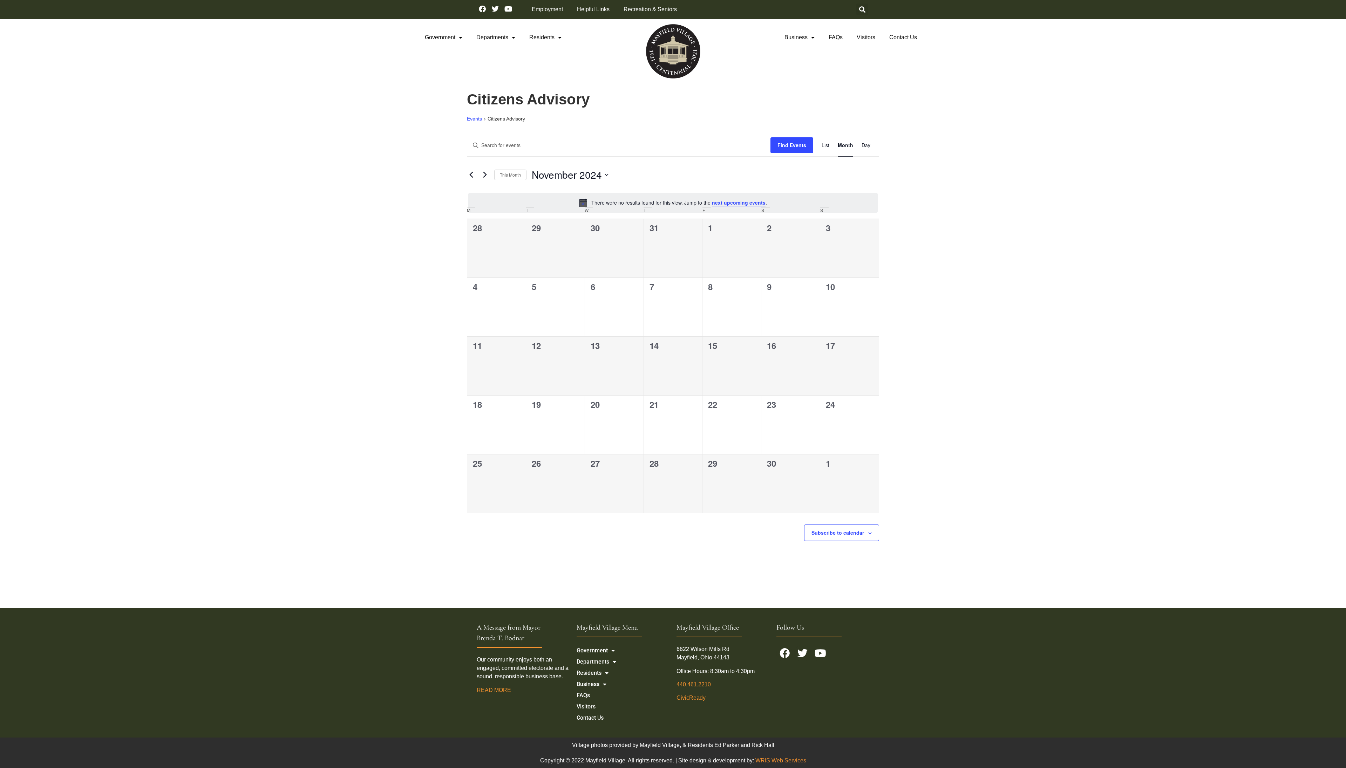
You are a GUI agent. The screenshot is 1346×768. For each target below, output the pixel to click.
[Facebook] (482, 9)
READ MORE (494, 690)
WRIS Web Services (780, 760)
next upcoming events (739, 202)
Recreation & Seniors (650, 9)
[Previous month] (471, 175)
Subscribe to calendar (837, 532)
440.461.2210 (694, 684)
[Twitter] (495, 9)
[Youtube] (508, 9)
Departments (492, 37)
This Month (510, 175)
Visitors (866, 37)
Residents (542, 37)
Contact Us (903, 37)
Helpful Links (593, 9)
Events (474, 119)
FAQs (836, 37)
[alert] (673, 203)
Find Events (791, 145)
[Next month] (485, 175)
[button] (862, 9)
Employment (547, 9)
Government (440, 37)
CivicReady (691, 698)
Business (796, 37)
